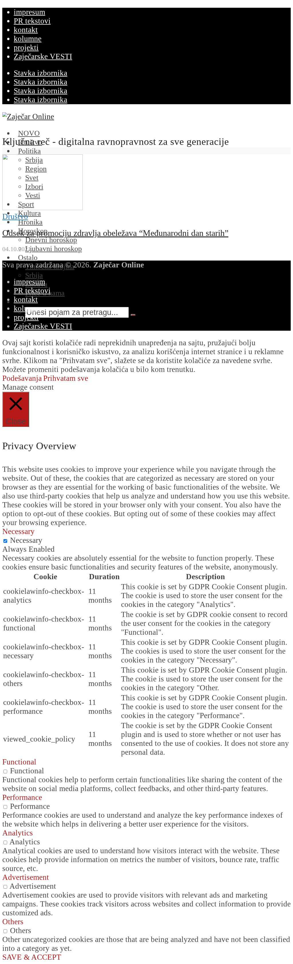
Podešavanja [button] (22, 378)
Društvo (15, 216)
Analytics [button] (17, 833)
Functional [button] (19, 762)
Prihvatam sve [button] (65, 378)
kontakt (26, 29)
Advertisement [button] (25, 877)
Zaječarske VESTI (43, 56)
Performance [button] (22, 797)
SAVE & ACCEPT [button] (31, 957)
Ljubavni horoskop (53, 249)
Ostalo (27, 257)
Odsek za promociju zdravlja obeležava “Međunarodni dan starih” (115, 233)
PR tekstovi (32, 21)
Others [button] (12, 921)
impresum (29, 12)
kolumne (27, 38)
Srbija (34, 275)
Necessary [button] (18, 531)
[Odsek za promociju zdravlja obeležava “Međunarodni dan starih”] (42, 207)
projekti (26, 47)
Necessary (26, 540)
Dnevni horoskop (51, 240)
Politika (29, 151)
